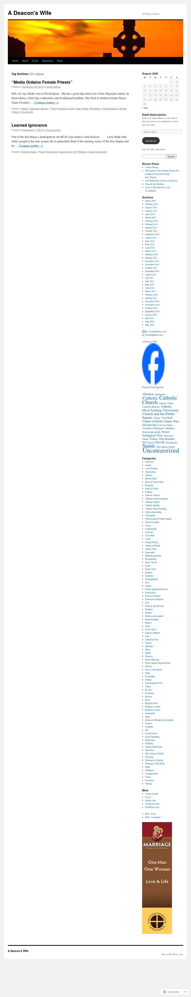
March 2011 (150, 291)
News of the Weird (153, 669)
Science (148, 723)
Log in (148, 796)
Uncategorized (161, 450)
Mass (147, 649)
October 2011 (151, 267)
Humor (166, 431)
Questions (47, 60)
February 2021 (151, 203)
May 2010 (149, 324)
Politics (154, 439)
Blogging (149, 485)
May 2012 (149, 244)
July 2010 (149, 317)
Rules (60, 60)
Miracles (149, 656)
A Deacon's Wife (29, 13)
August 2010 (151, 314)
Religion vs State (152, 706)
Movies (148, 666)
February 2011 (151, 294)
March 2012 (150, 250)
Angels (148, 464)
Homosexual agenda (151, 431)
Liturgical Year (153, 435)
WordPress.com (152, 806)
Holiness (170, 428)
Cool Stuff (167, 418)
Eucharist (149, 575)
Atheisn (148, 475)
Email (35, 60)
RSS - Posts (150, 813)
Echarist (148, 572)
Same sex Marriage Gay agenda (159, 719)
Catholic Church (66, 108)
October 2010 (151, 307)
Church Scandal (152, 521)
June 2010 (149, 321)
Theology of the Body (155, 763)
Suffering (149, 743)
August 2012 (151, 237)
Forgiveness (150, 592)
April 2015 (150, 214)
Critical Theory (151, 167)
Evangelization (151, 578)
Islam (147, 625)
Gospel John (65, 151)
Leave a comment (98, 151)
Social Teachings (152, 736)
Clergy (156, 418)
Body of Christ (151, 488)
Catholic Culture (166, 403)
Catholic (150, 398)
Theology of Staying (154, 760)
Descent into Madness (155, 183)
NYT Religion (80, 151)
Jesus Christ (150, 629)
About (25, 60)
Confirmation (151, 528)
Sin (146, 729)
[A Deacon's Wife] (153, 383)
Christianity (171, 410)
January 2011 (151, 297)
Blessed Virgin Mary (154, 481)
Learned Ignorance (29, 125)
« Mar (145, 107)
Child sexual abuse (153, 511)
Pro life (160, 442)
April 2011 (150, 287)
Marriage (168, 435)
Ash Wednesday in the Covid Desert (161, 180)
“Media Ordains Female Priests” (42, 82)
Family (148, 585)
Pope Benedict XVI (153, 682)
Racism (148, 696)
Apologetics (150, 471)
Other (147, 672)
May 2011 (149, 284)
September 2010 (152, 311)
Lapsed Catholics (152, 632)
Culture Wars (171, 421)
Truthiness (34, 108)
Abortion (148, 394)
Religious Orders (152, 709)
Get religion (95, 108)
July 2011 (149, 277)
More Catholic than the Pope (157, 662)
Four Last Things (165, 424)
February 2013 (151, 224)
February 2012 (151, 254)
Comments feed (152, 803)
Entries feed (150, 800)
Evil (147, 582)
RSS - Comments (153, 817)
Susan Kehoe (53, 86)
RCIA (148, 699)
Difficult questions (153, 555)
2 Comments (26, 111)
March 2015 (150, 217)
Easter (148, 565)
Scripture (149, 726)
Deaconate (149, 552)
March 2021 (150, 200)
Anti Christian (151, 468)
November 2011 (152, 264)
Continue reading (47, 102)
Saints (148, 716)
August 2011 (151, 274)
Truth (147, 766)
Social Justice (151, 733)
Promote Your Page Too (152, 387)
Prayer (148, 686)
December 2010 (152, 301)
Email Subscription (154, 114)
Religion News (29, 151)
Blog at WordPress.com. (172, 954)
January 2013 (151, 227)
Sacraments (171, 442)
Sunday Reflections (153, 746)
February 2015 (151, 220)
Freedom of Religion (153, 428)
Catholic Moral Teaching (157, 408)
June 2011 (149, 281)
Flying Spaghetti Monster (156, 589)
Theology (149, 756)
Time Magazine (110, 108)
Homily (148, 612)
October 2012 (151, 230)
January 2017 (151, 210)
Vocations (149, 780)
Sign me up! (150, 140)
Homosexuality (152, 619)
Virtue (148, 776)
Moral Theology (152, 659)
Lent (147, 635)
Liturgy (148, 642)
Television (149, 749)
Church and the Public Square (158, 415)
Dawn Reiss (82, 108)
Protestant (149, 692)
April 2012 (150, 247)
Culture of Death (152, 421)
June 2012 (149, 240)
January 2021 (151, 207)
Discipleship (149, 425)
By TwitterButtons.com (152, 334)
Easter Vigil (150, 568)
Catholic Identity (151, 406)
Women (44, 108)
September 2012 (152, 234)
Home (15, 60)
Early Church (151, 562)
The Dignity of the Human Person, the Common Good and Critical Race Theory (162, 174)
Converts (149, 532)
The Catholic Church (154, 753)
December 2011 (152, 260)
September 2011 (152, 271)
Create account (151, 793)
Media (25, 108)
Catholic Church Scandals (156, 498)
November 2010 (152, 304)
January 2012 (151, 257)
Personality (150, 676)
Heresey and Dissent (154, 605)
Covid (148, 538)
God (147, 602)
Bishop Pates (151, 478)
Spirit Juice (150, 739)
